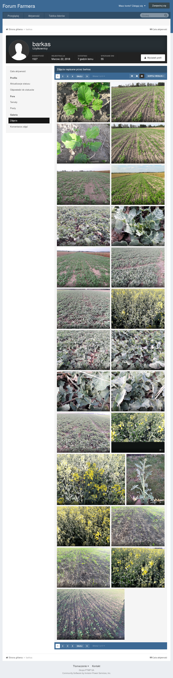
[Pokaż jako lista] (131, 76)
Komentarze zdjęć (19, 126)
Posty (13, 108)
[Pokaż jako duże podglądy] (136, 76)
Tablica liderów (57, 15)
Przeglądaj (13, 15)
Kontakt (96, 666)
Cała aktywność (18, 71)
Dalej (79, 76)
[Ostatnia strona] (87, 76)
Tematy (13, 102)
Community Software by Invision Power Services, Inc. (86, 673)
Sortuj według (155, 76)
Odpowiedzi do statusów (22, 89)
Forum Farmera (19, 5)
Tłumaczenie (80, 666)
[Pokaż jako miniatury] (141, 76)
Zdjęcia (13, 120)
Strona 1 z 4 (98, 76)
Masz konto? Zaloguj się (131, 5)
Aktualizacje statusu (20, 83)
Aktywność (34, 15)
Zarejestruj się (159, 5)
